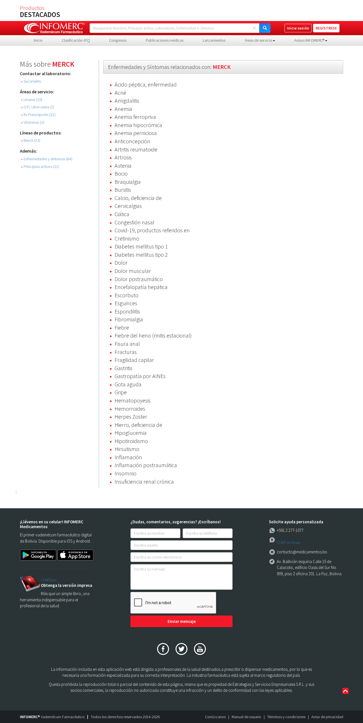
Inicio (38, 40)
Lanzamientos (214, 40)
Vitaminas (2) (32, 122)
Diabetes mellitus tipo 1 (141, 246)
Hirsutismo (127, 448)
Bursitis (123, 189)
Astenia (123, 165)
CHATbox (48, 580)
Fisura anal (127, 343)
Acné (120, 92)
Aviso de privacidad (327, 716)
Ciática (122, 214)
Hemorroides (130, 408)
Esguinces (126, 303)
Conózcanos (215, 716)
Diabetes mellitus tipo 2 (141, 254)
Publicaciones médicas (164, 40)
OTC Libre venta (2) (37, 107)
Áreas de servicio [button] (258, 40)
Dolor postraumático (139, 279)
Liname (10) (31, 99)
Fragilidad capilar (134, 359)
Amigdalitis (127, 100)
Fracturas (126, 351)
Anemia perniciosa (136, 132)
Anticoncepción (132, 141)
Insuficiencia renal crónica (144, 481)
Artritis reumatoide (136, 149)
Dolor (121, 262)
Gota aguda (128, 384)
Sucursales (31, 81)
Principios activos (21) (40, 166)
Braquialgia (128, 181)
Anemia (123, 108)
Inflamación (128, 457)
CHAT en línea (288, 542)
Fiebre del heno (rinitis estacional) (153, 335)
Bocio (121, 173)
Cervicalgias (128, 205)
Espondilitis (127, 311)
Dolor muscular (133, 270)
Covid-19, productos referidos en (152, 230)
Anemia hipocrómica (138, 124)
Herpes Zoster (131, 416)
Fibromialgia (129, 319)
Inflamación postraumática (146, 465)
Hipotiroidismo (131, 440)
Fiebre (122, 327)
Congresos (117, 40)
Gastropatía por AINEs (140, 376)
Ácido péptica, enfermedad (146, 84)
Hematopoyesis (133, 400)
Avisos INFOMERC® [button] (309, 40)
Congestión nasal (134, 222)
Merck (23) (30, 140)
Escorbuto (126, 295)
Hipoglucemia (131, 432)
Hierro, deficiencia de (138, 424)
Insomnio (125, 473)
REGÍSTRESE (326, 28)
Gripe (121, 392)
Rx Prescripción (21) (38, 114)
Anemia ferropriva (135, 116)
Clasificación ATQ (76, 40)
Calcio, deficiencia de (138, 197)
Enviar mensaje (182, 621)
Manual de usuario (246, 716)
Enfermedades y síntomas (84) (46, 159)
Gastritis (123, 368)
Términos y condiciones (286, 716)
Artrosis (123, 157)
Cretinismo (127, 238)
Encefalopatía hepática (141, 286)
